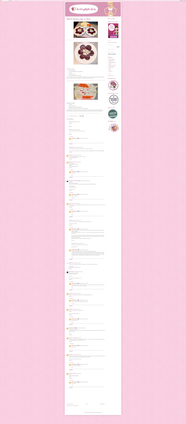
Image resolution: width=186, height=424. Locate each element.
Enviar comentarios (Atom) (74, 405)
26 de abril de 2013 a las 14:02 (83, 194)
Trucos (110, 68)
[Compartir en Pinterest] (83, 115)
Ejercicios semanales (112, 59)
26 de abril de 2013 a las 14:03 (83, 138)
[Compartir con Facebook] (82, 115)
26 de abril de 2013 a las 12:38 (78, 147)
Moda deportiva (111, 67)
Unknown (70, 155)
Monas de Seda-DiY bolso (97, 150)
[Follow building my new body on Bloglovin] (112, 54)
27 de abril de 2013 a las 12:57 (76, 309)
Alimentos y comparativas (112, 65)
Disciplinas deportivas (112, 66)
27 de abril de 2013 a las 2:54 (76, 293)
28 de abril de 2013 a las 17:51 (76, 354)
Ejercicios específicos (112, 60)
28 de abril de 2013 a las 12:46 (83, 345)
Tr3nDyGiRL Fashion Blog (72, 187)
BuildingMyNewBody (74, 138)
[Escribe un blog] (80, 115)
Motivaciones (111, 61)
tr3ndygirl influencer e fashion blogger (74, 180)
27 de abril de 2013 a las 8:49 (83, 283)
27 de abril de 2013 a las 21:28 (76, 337)
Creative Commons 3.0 (90, 412)
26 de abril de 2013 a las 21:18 (78, 271)
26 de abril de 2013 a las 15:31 (75, 203)
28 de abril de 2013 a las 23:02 (76, 373)
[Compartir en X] (81, 115)
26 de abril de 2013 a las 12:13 (75, 129)
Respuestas (71, 136)
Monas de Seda (71, 147)
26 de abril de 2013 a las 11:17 (75, 121)
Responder (70, 126)
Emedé (70, 203)
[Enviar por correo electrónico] (79, 115)
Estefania (70, 337)
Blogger (100, 412)
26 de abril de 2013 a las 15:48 (83, 211)
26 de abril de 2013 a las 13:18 (85, 180)
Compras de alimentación (112, 62)
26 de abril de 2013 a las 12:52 (76, 155)
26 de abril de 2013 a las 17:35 (76, 220)
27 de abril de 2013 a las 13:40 (78, 243)
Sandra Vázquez (71, 271)
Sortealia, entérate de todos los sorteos (74, 267)
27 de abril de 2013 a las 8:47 (83, 300)
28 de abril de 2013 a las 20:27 (83, 364)
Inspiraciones (110, 71)
